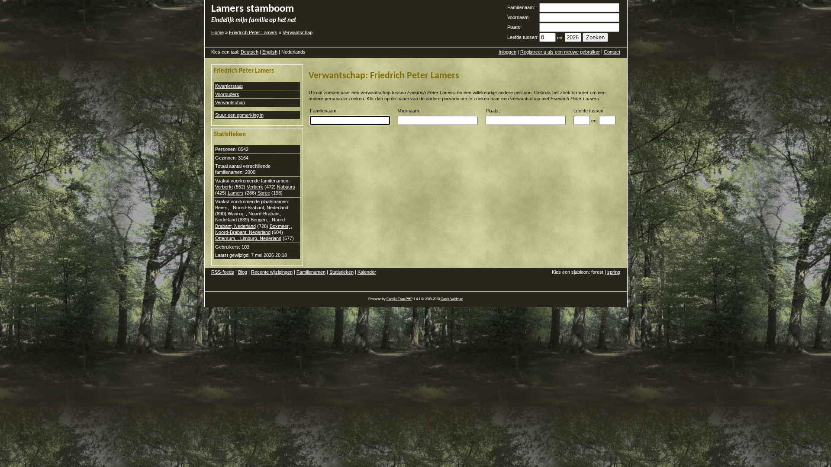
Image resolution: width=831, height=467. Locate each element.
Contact (612, 51)
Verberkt (224, 186)
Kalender (367, 272)
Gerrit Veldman (452, 299)
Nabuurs (286, 186)
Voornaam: (518, 17)
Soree (264, 192)
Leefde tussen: (522, 37)
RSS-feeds (222, 272)
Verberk (255, 186)
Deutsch (249, 51)
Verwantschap (297, 32)
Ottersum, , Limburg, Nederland (248, 238)
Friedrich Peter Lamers (253, 32)
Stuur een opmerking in (239, 115)
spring (613, 272)
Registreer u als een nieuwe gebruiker (560, 51)
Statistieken (341, 272)
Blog (242, 272)
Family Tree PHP (399, 299)
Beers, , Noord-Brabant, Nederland (251, 207)
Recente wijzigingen (272, 272)
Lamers (236, 192)
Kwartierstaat (229, 86)
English (269, 51)
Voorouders (227, 94)
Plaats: (514, 27)
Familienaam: (521, 7)
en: (560, 37)
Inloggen (507, 51)
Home (217, 32)
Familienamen (310, 272)
